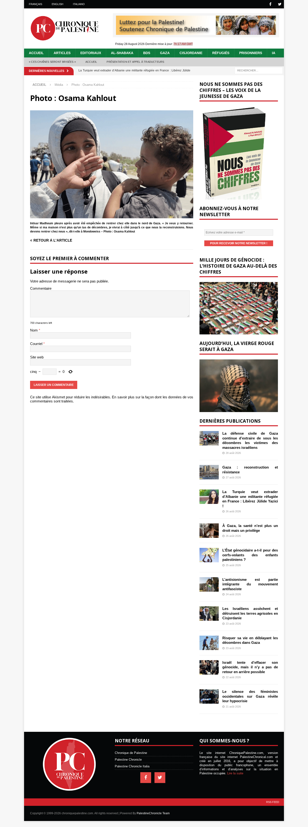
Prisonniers (250, 53)
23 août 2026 (233, 623)
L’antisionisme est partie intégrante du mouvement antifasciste (250, 584)
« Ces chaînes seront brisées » (52, 61)
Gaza (165, 53)
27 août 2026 (233, 477)
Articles (62, 53)
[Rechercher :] (259, 70)
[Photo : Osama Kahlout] (111, 216)
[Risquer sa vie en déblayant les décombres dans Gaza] (209, 643)
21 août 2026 (233, 706)
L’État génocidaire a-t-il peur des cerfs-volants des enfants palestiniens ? (250, 555)
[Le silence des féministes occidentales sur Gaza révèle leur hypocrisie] (209, 696)
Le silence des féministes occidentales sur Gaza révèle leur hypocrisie (250, 696)
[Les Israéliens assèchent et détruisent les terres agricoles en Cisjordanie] (209, 613)
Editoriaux (90, 53)
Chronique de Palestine (131, 753)
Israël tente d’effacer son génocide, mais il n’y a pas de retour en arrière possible (250, 667)
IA (273, 53)
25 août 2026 (233, 565)
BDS (146, 53)
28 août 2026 (233, 452)
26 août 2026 (233, 511)
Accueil (36, 53)
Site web (37, 357)
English (57, 4)
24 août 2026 (233, 594)
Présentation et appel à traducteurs (135, 61)
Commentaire (40, 288)
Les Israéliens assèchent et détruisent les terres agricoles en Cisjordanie (250, 613)
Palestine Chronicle (128, 759)
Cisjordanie (191, 53)
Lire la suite (235, 773)
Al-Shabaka (122, 53)
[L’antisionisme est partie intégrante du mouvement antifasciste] (209, 584)
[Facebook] (270, 4)
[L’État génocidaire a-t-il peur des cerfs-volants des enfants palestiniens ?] (209, 555)
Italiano (79, 4)
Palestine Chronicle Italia (132, 766)
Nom (34, 330)
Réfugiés (220, 53)
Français (35, 4)
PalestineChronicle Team (153, 813)
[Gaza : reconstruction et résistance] (209, 472)
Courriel (36, 344)
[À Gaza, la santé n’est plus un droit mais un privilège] (209, 530)
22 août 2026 (233, 677)
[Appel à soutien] (196, 33)
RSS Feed (272, 802)
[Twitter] (280, 4)
